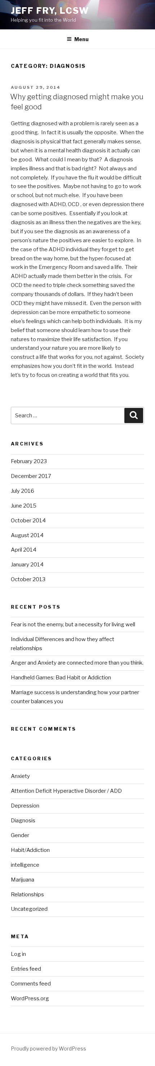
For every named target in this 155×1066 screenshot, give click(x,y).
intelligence (25, 865)
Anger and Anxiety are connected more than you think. (77, 663)
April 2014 (23, 550)
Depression (25, 805)
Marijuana (22, 879)
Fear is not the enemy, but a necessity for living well (73, 624)
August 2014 (27, 535)
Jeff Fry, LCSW (50, 10)
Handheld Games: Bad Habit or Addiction (61, 677)
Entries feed (26, 969)
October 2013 (28, 579)
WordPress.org (30, 998)
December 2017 (31, 476)
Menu (81, 39)
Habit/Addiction (30, 850)
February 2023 (29, 461)
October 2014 (28, 520)
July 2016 (22, 491)
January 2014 (27, 564)
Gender (20, 835)
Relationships (27, 894)
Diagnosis (23, 820)
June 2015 (23, 505)
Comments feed (31, 983)
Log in (18, 954)
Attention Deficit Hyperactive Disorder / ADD (66, 791)
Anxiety (20, 776)
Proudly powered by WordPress (48, 1048)
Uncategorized (29, 909)
